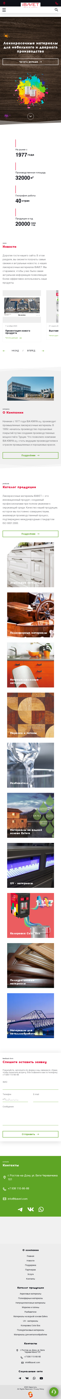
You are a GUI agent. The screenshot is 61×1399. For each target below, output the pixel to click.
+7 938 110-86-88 (11, 1075)
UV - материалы (30, 1321)
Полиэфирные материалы (30, 1298)
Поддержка (30, 1265)
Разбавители (30, 1312)
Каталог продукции (30, 1287)
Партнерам (30, 1270)
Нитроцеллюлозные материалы (30, 1303)
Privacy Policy (39, 1389)
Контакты (30, 1279)
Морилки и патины (30, 1307)
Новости (30, 1261)
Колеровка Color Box (30, 1326)
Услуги (30, 1274)
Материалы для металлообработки (30, 1335)
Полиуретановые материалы (30, 1330)
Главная (30, 1256)
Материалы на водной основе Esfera (30, 1316)
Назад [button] (15, 351)
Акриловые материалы (30, 1294)
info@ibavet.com (17, 1199)
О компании (30, 1250)
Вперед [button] (31, 351)
